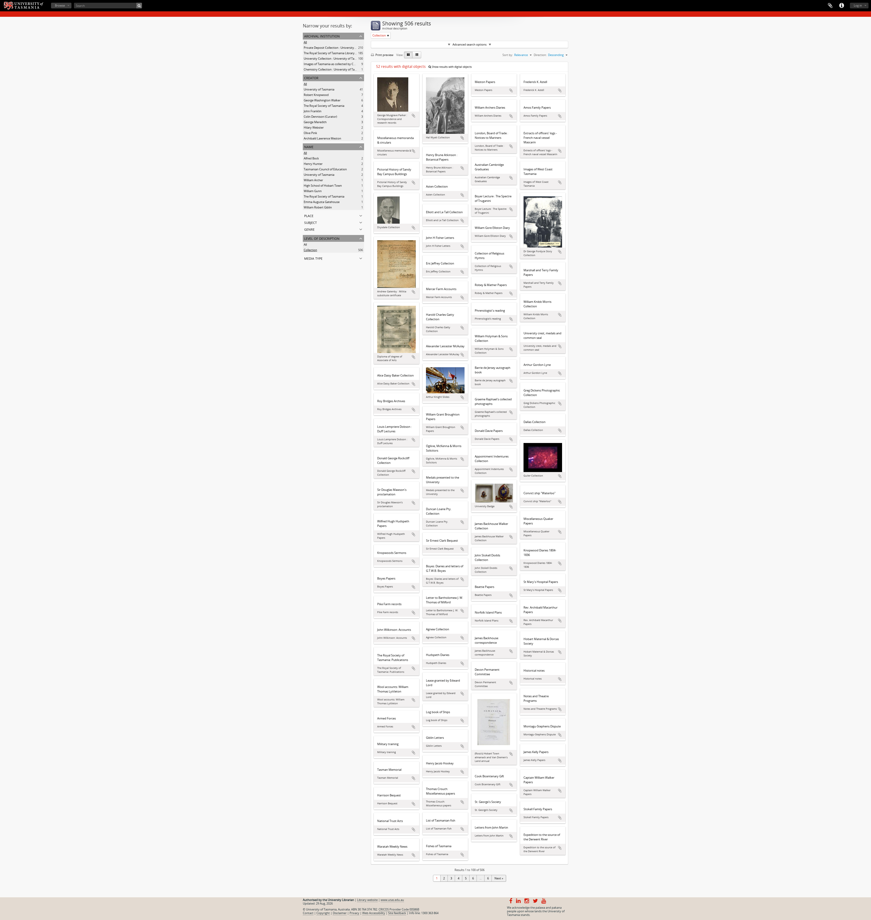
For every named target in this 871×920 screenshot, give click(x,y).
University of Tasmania (319, 89)
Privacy (354, 913)
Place (308, 215)
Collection (310, 250)
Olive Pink (310, 133)
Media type (313, 258)
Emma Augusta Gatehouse (322, 202)
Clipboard (830, 5)
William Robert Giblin (318, 207)
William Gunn (313, 191)
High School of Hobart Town (323, 186)
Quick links (841, 5)
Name (308, 146)
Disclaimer (340, 913)
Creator (311, 77)
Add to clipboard (413, 115)
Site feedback (397, 913)
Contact (308, 913)
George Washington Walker (322, 100)
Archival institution (322, 36)
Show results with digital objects (451, 67)
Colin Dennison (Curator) (320, 117)
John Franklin (312, 111)
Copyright (323, 913)
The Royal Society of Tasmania (324, 106)
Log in (858, 5)
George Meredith (315, 122)
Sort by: (507, 55)
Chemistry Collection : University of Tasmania (334, 69)
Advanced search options (470, 44)
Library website (367, 900)
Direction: (540, 55)
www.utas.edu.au (392, 900)
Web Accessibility (373, 913)
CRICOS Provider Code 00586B (399, 909)
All (305, 42)
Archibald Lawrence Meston (322, 138)
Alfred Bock (311, 158)
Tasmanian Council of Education (325, 169)
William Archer (313, 180)
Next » (498, 878)
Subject (310, 222)
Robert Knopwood (316, 95)
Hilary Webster (314, 127)
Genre (309, 229)
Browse (60, 5)
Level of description (322, 238)
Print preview (384, 55)
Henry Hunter (313, 164)
